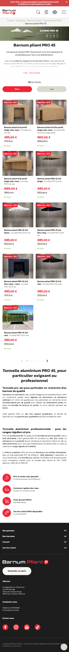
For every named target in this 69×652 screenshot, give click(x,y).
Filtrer (17, 89)
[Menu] (64, 12)
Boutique (20, 20)
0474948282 (15, 608)
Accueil (10, 20)
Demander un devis (17, 570)
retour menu (64, 647)
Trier (52, 89)
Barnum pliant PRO (53, 20)
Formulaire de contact (11, 610)
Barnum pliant (34, 20)
